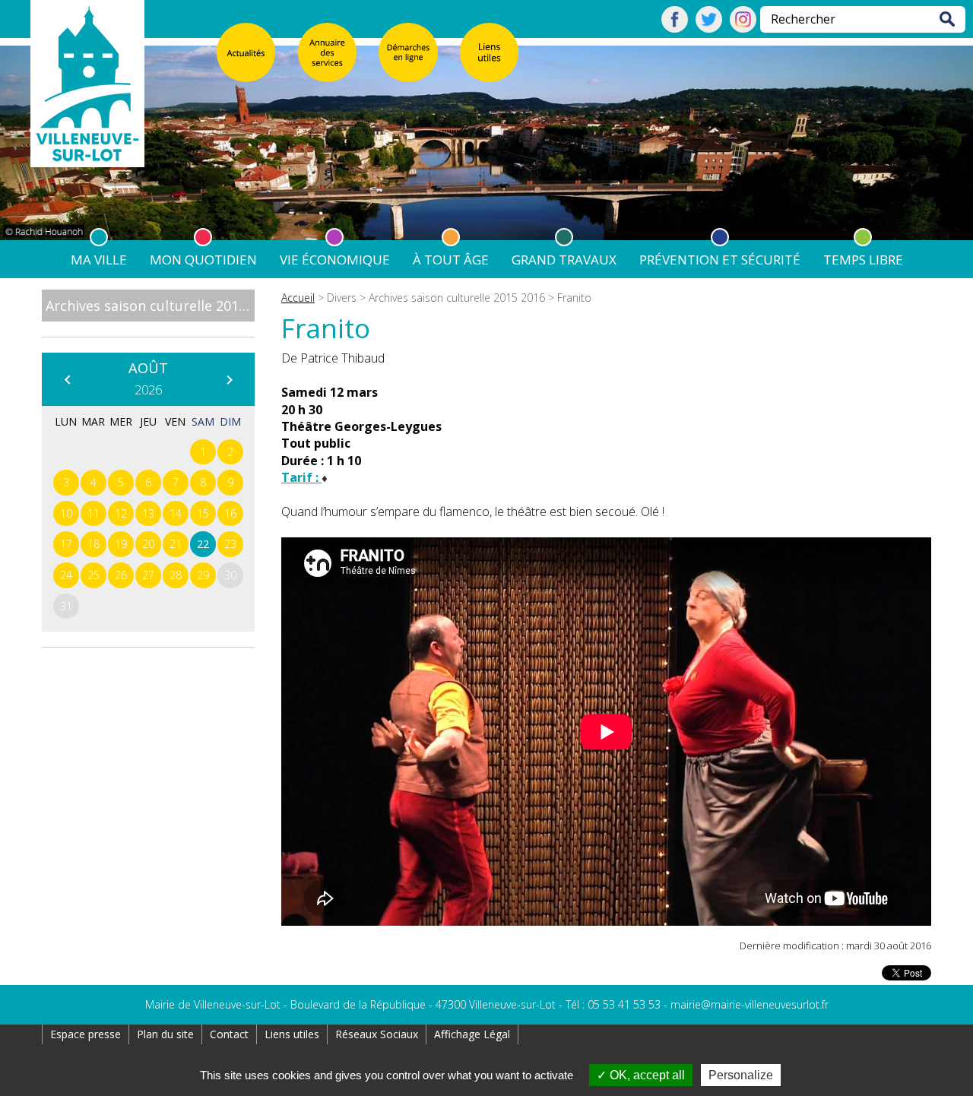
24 (66, 575)
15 (203, 513)
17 (66, 544)
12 (121, 513)
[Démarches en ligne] (408, 52)
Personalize (740, 1075)
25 (93, 575)
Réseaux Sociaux (376, 1034)
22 (203, 544)
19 (121, 544)
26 (121, 575)
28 (176, 575)
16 (230, 513)
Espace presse (85, 1034)
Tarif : (301, 477)
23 (230, 544)
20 (148, 544)
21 (176, 544)
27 (148, 575)
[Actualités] (246, 52)
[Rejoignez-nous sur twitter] (709, 28)
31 (66, 606)
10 (66, 513)
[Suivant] (228, 379)
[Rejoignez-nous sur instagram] (743, 28)
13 (148, 513)
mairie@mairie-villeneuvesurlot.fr (749, 1004)
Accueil (298, 297)
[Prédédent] (67, 379)
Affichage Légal (472, 1034)
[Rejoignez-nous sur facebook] (675, 28)
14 (176, 513)
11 (93, 513)
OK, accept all (646, 1075)
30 (230, 575)
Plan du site (165, 1034)
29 (203, 575)
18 (93, 544)
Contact (229, 1034)
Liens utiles (292, 1034)
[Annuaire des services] (327, 52)
